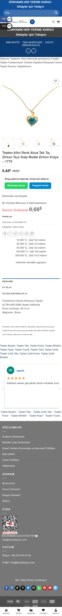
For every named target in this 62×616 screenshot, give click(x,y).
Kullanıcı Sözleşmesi (13, 436)
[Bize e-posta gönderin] (33, 588)
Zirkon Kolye (31, 45)
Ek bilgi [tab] (6, 287)
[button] (32, 21)
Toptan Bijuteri (7, 345)
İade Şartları (8, 454)
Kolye (49, 42)
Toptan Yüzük (22, 349)
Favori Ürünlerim (11, 489)
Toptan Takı (23, 345)
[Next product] (28, 50)
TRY (6, 26)
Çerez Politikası (10, 460)
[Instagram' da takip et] (11, 588)
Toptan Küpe (7, 349)
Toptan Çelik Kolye (30, 353)
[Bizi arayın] (39, 588)
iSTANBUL (10, 536)
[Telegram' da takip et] (55, 588)
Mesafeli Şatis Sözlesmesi (16, 442)
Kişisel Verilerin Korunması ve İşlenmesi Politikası (28, 448)
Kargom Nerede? (11, 495)
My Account (8, 483)
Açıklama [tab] (7, 281)
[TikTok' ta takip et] (17, 588)
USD (6, 18)
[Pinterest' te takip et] (44, 588)
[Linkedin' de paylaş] (32, 233)
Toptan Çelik (51, 349)
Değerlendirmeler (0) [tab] (14, 293)
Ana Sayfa (12, 42)
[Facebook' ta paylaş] (10, 233)
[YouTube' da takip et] (50, 588)
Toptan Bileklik (53, 345)
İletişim (6, 501)
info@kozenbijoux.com (14, 539)
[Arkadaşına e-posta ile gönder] (21, 233)
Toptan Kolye (37, 345)
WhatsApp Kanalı (16, 185)
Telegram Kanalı (40, 185)
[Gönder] (56, 13)
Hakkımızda (8, 466)
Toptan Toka (37, 349)
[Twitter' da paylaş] (15, 233)
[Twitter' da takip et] (28, 588)
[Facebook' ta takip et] (6, 588)
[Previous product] (33, 50)
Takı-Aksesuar (32, 42)
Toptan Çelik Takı (9, 353)
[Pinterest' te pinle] (26, 233)
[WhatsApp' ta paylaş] (5, 233)
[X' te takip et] (22, 588)
